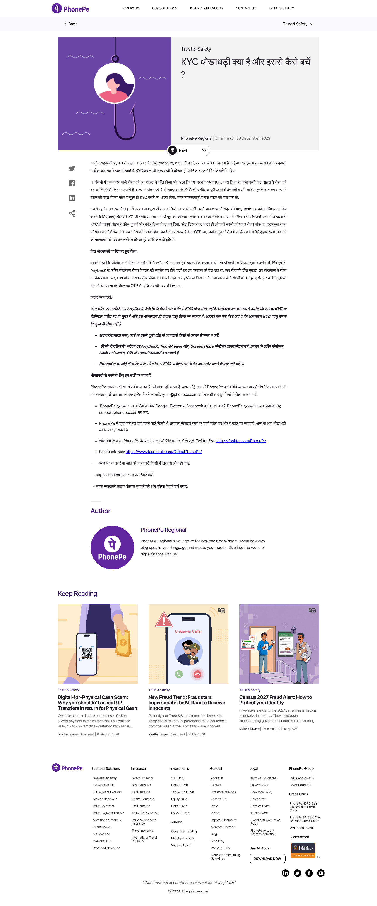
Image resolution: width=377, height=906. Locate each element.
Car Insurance (141, 792)
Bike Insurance (141, 785)
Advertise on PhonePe (107, 820)
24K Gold (177, 778)
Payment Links (101, 841)
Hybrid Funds (180, 813)
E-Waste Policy (260, 806)
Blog (214, 834)
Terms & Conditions (263, 778)
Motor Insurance (143, 778)
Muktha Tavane (88, 734)
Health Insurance (143, 799)
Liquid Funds (179, 785)
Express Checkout (104, 799)
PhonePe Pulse (221, 848)
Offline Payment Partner (108, 813)
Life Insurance (141, 806)
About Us (217, 778)
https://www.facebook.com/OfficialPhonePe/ (164, 451)
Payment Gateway (104, 778)
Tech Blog (217, 841)
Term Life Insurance (145, 813)
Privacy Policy (259, 785)
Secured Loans (181, 845)
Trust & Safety (281, 8)
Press (214, 806)
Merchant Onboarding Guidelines (225, 856)
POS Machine (101, 834)
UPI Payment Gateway (107, 792)
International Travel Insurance (144, 839)
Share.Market (298, 785)
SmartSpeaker (101, 827)
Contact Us (246, 8)
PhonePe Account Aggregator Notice (262, 832)
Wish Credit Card (301, 828)
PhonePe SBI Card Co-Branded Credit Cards (305, 819)
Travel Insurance (142, 830)
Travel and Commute (106, 848)
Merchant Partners (223, 827)
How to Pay (258, 799)
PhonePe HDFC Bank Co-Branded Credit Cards (304, 806)
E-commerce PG (103, 785)
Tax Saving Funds (182, 792)
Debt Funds (179, 806)
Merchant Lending (183, 838)
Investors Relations (223, 792)
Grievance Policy (261, 792)
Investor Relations (206, 8)
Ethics (215, 813)
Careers (216, 785)
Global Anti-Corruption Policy (265, 821)
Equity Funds (179, 799)
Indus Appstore (300, 778)
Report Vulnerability (224, 820)
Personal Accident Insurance (144, 821)
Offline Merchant (103, 806)
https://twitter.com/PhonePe (241, 440)
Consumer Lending (184, 831)
